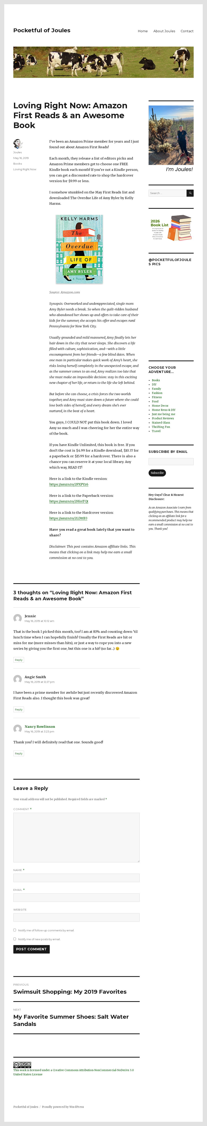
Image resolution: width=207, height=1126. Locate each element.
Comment (22, 809)
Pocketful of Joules (41, 30)
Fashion (157, 393)
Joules (17, 152)
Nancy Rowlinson (40, 727)
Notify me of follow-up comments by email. (46, 930)
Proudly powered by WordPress (63, 1107)
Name (19, 870)
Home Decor (160, 405)
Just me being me (163, 414)
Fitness (157, 397)
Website (20, 909)
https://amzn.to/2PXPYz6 (68, 484)
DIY (154, 384)
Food (155, 401)
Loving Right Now (24, 169)
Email (19, 890)
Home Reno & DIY (163, 410)
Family (156, 389)
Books (17, 163)
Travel (156, 431)
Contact (187, 31)
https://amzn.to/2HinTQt (68, 501)
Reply (18, 659)
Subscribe (157, 473)
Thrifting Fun (161, 427)
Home (143, 31)
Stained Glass (161, 422)
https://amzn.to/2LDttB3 (68, 518)
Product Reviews (163, 418)
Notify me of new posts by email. (39, 939)
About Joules (164, 31)
